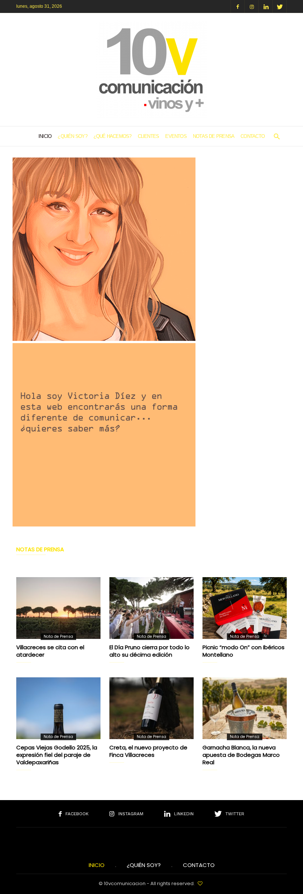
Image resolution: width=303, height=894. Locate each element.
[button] (276, 136)
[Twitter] (280, 6)
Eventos (176, 136)
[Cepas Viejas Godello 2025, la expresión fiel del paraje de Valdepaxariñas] (58, 708)
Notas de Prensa (213, 136)
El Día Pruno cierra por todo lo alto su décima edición (149, 650)
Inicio (44, 136)
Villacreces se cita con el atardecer (50, 650)
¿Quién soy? (72, 136)
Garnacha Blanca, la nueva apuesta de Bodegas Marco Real (241, 755)
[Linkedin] (266, 6)
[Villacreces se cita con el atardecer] (58, 608)
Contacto (253, 136)
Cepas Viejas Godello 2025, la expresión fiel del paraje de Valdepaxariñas (56, 755)
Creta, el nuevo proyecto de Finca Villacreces (148, 751)
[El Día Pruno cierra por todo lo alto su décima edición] (151, 608)
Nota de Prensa (58, 636)
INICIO (97, 865)
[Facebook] (238, 6)
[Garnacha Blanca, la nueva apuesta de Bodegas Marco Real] (244, 708)
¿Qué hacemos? (112, 136)
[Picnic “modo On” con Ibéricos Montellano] (244, 608)
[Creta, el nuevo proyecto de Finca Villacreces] (151, 708)
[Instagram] (252, 6)
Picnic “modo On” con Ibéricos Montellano (243, 650)
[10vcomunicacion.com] (151, 116)
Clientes (148, 136)
